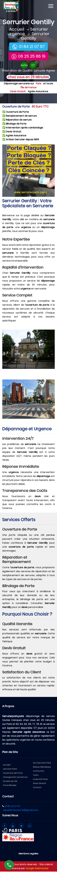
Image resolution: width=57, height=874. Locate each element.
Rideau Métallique (42, 766)
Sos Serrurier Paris (42, 762)
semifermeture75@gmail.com (20, 810)
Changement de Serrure (15, 777)
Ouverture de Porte (13, 773)
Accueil (16, 29)
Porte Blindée (9, 785)
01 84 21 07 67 (32, 46)
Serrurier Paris (10, 768)
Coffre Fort (38, 771)
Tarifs (36, 775)
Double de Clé (10, 781)
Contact (37, 787)
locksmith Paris (40, 779)
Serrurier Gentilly (35, 36)
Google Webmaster (37, 868)
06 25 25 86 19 (31, 56)
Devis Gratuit (39, 783)
